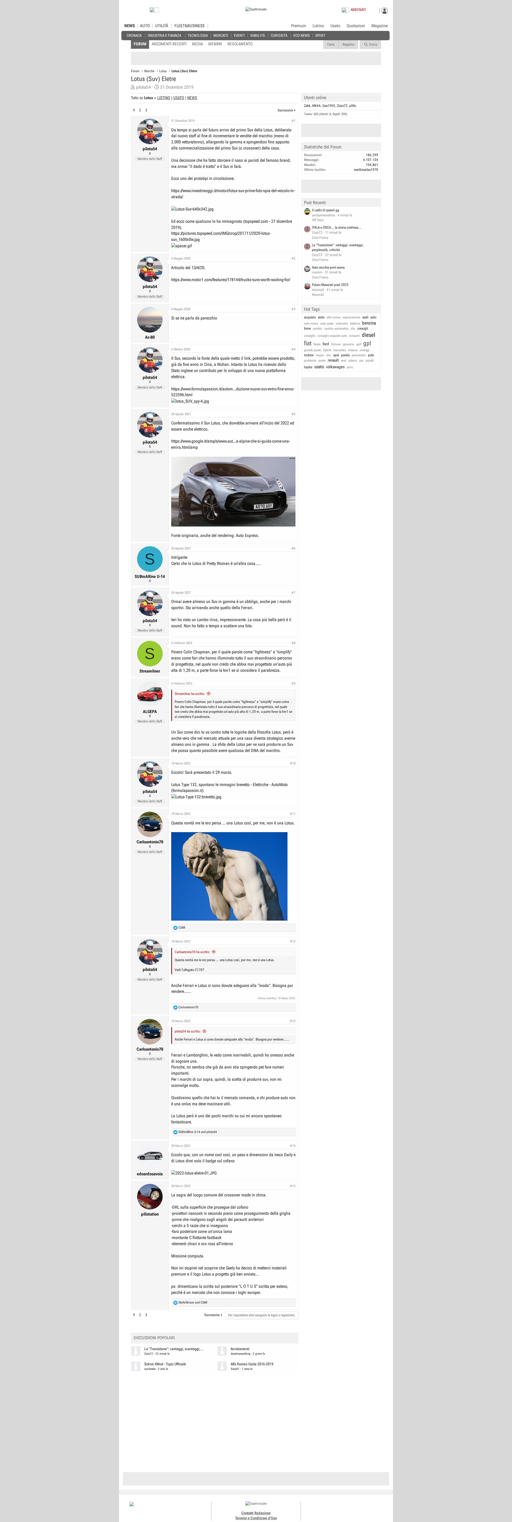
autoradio (342, 323)
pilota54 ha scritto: (188, 1031)
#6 (293, 548)
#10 (292, 763)
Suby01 (235, 1369)
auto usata (327, 323)
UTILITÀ (161, 26)
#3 (293, 309)
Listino (318, 26)
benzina (369, 323)
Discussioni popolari (154, 1337)
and (197, 1132)
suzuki (370, 360)
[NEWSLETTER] (154, 11)
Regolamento (240, 44)
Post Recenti (315, 202)
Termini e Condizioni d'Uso (256, 1518)
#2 (293, 258)
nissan (320, 355)
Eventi (239, 35)
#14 (292, 1146)
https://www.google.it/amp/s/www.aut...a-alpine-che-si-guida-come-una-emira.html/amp (230, 444)
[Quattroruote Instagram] (336, 1508)
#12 (292, 941)
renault (333, 360)
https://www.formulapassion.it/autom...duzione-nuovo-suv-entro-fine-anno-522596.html (232, 392)
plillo (352, 106)
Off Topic (318, 220)
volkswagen (335, 367)
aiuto (321, 317)
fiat (307, 343)
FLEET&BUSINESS (189, 26)
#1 (293, 121)
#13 (292, 1021)
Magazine (379, 26)
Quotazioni (356, 26)
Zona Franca (320, 238)
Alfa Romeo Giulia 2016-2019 (252, 1364)
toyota (308, 367)
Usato (335, 26)
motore (309, 355)
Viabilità (257, 35)
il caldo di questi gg (325, 210)
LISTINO (163, 97)
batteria (355, 323)
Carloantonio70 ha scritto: (192, 952)
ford (326, 344)
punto (322, 360)
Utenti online (315, 97)
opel (336, 355)
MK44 (316, 106)
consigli (362, 328)
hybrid (327, 350)
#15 (292, 1186)
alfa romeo (334, 317)
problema (310, 360)
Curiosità (279, 35)
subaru (352, 360)
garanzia (348, 344)
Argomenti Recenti (169, 44)
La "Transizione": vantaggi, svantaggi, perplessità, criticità (338, 247)
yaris (350, 367)
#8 (293, 643)
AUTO (145, 26)
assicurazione (351, 317)
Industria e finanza (164, 35)
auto (373, 317)
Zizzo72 (148, 1353)
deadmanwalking (240, 1353)
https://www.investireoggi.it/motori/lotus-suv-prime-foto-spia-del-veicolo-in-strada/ (233, 193)
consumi (354, 336)
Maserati (318, 295)
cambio (317, 328)
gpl (367, 343)
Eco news (301, 35)
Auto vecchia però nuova (328, 267)
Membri (215, 44)
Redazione (262, 1513)
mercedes (339, 350)
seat (343, 360)
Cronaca (134, 35)
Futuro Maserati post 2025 (330, 285)
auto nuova (311, 323)
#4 (293, 349)
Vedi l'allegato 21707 (189, 970)
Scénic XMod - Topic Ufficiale (165, 1364)
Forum (140, 44)
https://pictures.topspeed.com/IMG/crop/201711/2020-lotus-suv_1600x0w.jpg (221, 236)
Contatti (247, 1513)
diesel (368, 335)
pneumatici (359, 355)
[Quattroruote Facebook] (331, 1508)
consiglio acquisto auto (332, 336)
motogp (364, 350)
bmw (307, 328)
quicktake (149, 1369)
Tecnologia (198, 35)
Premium (298, 26)
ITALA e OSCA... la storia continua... (336, 227)
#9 (293, 683)
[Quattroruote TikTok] (343, 1508)
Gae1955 (328, 106)
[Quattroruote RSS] (361, 1508)
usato (319, 366)
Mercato (220, 35)
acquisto (310, 317)
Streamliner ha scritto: (190, 694)
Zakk (307, 106)
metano (353, 350)
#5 (293, 414)
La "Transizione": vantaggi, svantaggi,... (173, 1349)
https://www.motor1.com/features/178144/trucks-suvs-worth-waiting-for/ (230, 279)
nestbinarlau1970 (366, 170)
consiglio (309, 336)
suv (361, 360)
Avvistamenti (240, 1349)
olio (328, 355)
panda (345, 355)
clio (353, 328)
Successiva (285, 110)
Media (197, 44)
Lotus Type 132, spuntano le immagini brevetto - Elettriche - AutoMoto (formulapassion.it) (229, 787)
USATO (178, 97)
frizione (336, 344)
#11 (292, 814)
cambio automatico (336, 328)
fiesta (317, 344)
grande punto (312, 350)
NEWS (129, 26)
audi (365, 317)
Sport (320, 35)
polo (371, 355)
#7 (293, 592)
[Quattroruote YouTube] (348, 1508)
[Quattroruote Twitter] (355, 1508)
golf (358, 344)
